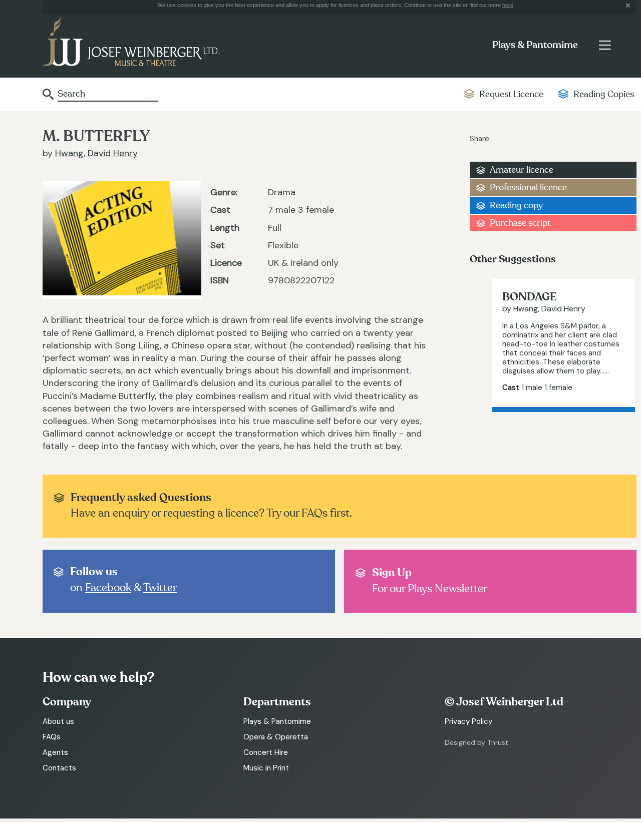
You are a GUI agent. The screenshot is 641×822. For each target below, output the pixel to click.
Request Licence (511, 94)
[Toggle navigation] (604, 45)
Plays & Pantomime (535, 45)
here (507, 5)
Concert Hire (265, 752)
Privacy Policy (468, 721)
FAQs (52, 737)
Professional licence (528, 187)
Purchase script (520, 223)
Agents (55, 752)
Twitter (160, 588)
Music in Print (266, 768)
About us (58, 721)
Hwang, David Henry (96, 153)
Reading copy (516, 205)
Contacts (59, 768)
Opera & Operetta (275, 737)
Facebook (108, 588)
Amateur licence (521, 170)
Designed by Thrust (476, 742)
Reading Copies (603, 94)
